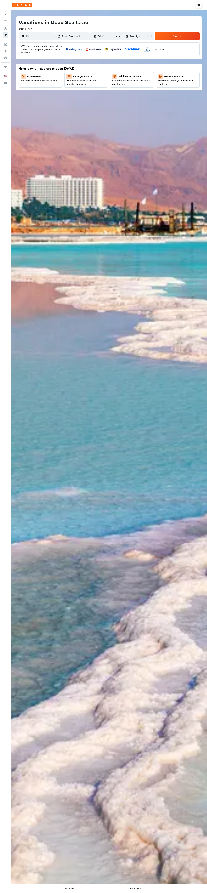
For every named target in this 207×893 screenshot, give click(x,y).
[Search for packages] (5, 35)
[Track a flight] (5, 58)
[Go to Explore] (5, 51)
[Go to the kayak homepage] (22, 5)
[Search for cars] (5, 28)
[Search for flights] (5, 15)
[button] (5, 5)
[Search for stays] (5, 21)
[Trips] (5, 67)
